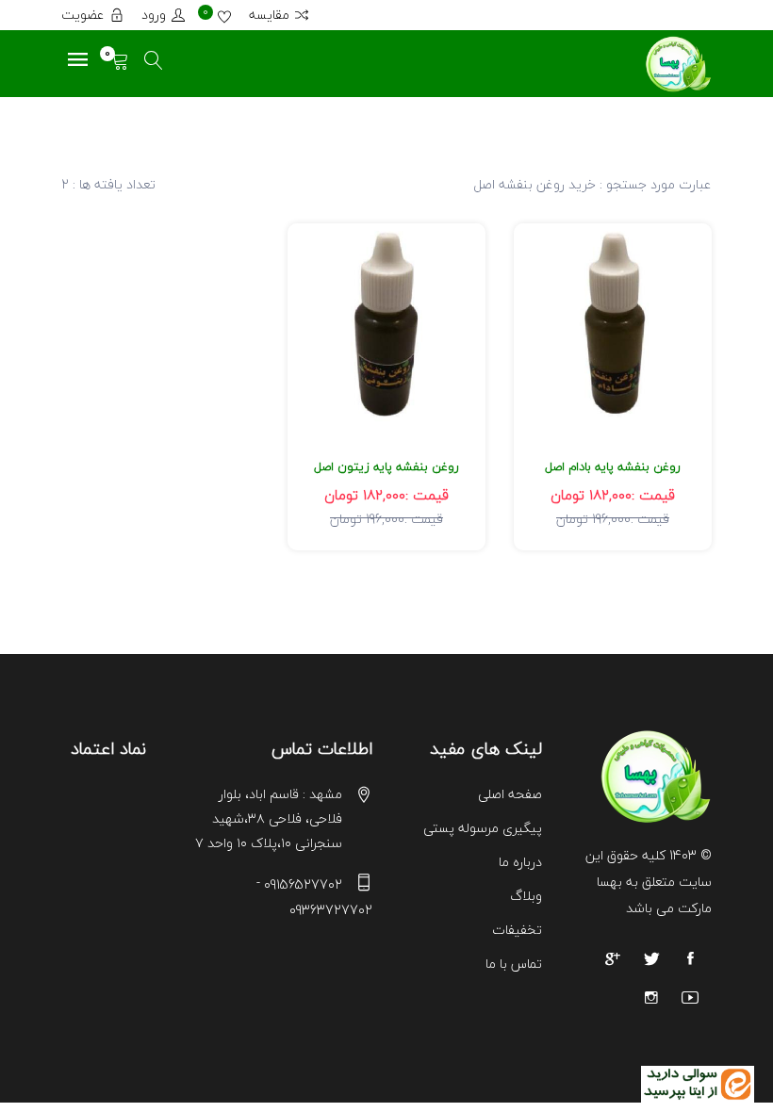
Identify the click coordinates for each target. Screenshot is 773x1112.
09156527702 (303, 884)
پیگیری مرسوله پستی (482, 828)
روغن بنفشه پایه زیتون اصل (386, 466)
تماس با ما (513, 963)
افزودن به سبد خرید (613, 349)
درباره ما (520, 862)
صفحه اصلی (510, 794)
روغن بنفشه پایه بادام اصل (613, 466)
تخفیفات (517, 929)
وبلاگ (526, 896)
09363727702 (330, 910)
